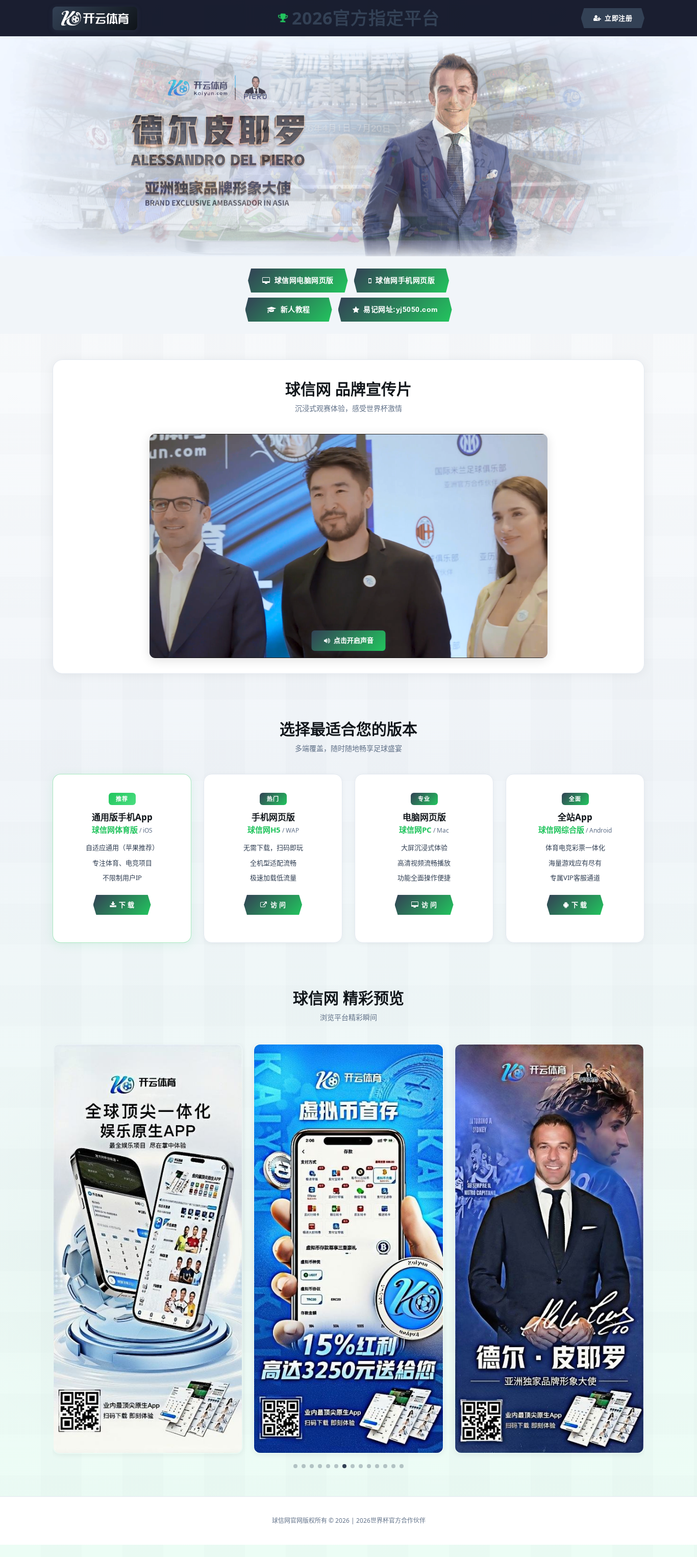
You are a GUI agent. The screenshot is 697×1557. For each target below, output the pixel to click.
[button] (295, 1466)
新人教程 (295, 309)
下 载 (127, 904)
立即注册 (618, 17)
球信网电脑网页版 (304, 280)
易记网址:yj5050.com (400, 309)
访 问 (278, 904)
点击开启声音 (354, 640)
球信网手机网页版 (405, 280)
